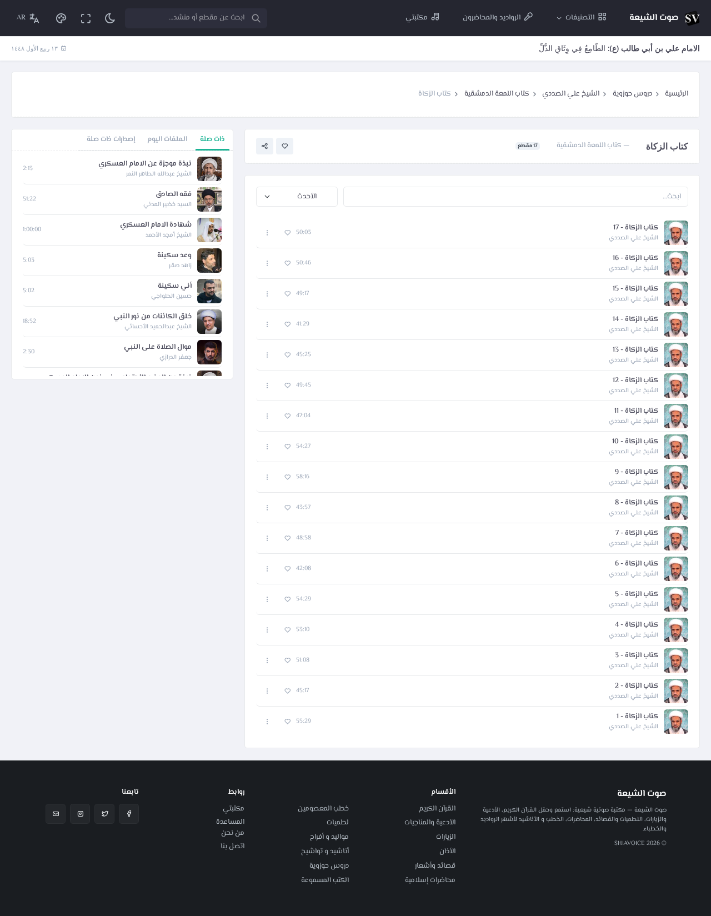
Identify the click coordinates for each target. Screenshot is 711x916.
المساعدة (230, 822)
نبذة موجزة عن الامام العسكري (145, 164)
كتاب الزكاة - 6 (636, 564)
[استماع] (676, 233)
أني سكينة (175, 286)
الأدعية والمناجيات (429, 822)
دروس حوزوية (632, 93)
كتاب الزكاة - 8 (636, 503)
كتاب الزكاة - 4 (636, 625)
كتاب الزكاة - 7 (636, 533)
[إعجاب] (284, 146)
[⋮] (267, 233)
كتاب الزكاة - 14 (635, 319)
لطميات (338, 822)
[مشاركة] (264, 146)
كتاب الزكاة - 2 (636, 686)
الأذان (447, 851)
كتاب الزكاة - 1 (637, 717)
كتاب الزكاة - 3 (636, 655)
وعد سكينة (174, 256)
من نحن (232, 833)
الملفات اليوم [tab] (167, 139)
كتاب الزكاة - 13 (635, 350)
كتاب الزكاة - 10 (635, 442)
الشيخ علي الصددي (570, 93)
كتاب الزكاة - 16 (635, 258)
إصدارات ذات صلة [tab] (111, 139)
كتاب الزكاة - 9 (636, 472)
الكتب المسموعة (325, 880)
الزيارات (445, 837)
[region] (122, 265)
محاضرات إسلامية (430, 880)
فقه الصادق (174, 194)
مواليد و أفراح (329, 837)
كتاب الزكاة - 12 (635, 381)
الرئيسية (676, 93)
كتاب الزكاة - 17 (635, 228)
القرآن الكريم (437, 808)
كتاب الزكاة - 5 (636, 594)
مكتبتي (233, 808)
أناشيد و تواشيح (325, 851)
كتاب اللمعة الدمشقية (496, 93)
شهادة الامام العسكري (156, 225)
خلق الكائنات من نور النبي (152, 317)
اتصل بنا (232, 846)
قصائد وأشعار (435, 866)
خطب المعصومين (323, 808)
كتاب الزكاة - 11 (636, 411)
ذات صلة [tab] (212, 139)
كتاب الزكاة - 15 (635, 289)
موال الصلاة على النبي (158, 347)
